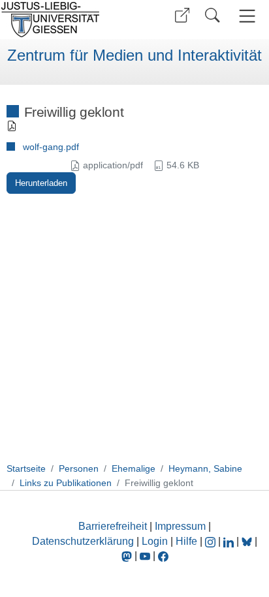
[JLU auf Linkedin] (229, 541)
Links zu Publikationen (66, 483)
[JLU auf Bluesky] (248, 541)
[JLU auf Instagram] (211, 541)
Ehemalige (133, 468)
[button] (182, 15)
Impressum (180, 526)
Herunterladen (41, 183)
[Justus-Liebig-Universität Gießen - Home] (65, 19)
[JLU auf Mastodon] (127, 555)
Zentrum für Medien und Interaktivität (134, 55)
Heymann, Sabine (205, 468)
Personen (79, 468)
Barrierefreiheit (112, 526)
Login (156, 541)
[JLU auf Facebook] (163, 555)
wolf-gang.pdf (51, 147)
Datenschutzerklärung (83, 541)
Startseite (26, 468)
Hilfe (186, 541)
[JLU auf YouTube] (145, 555)
